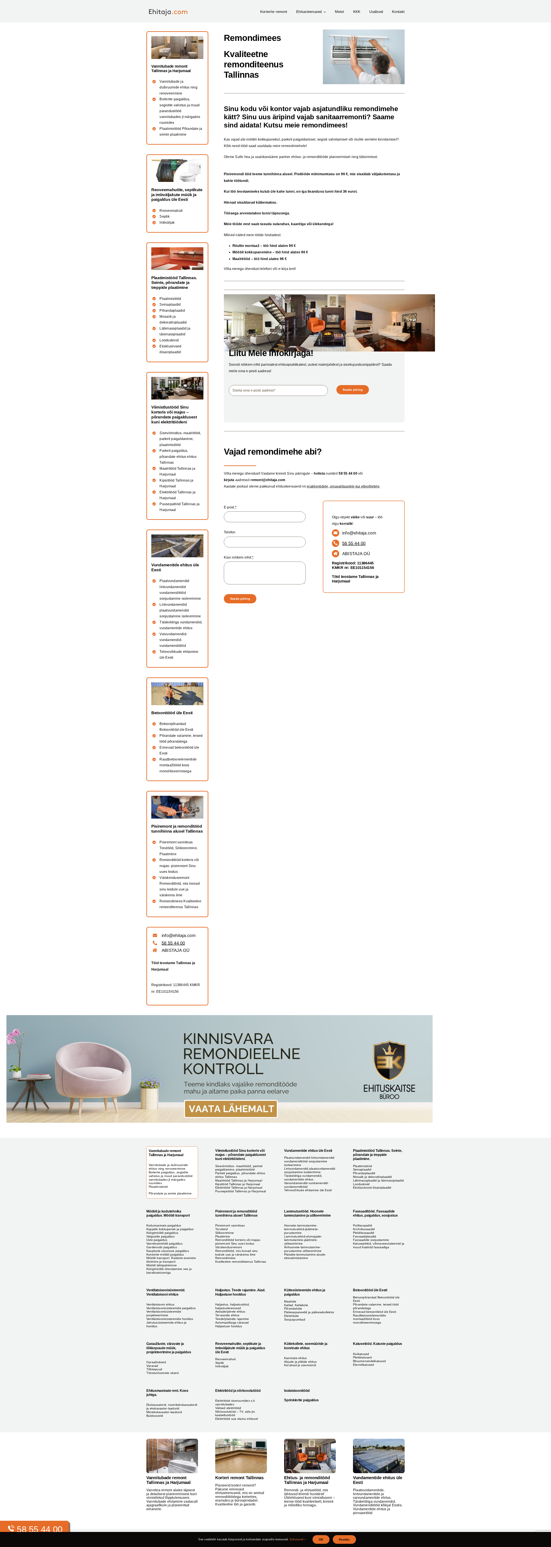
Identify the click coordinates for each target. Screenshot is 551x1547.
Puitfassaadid (362, 1225)
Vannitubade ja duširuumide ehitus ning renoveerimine (178, 87)
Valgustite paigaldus (160, 1236)
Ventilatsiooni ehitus (160, 1304)
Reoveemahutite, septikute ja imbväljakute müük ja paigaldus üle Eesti (177, 194)
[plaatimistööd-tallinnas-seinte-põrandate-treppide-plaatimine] (177, 249)
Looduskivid (169, 340)
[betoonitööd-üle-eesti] (177, 684)
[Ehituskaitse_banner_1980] (219, 1017)
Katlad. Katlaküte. (296, 1305)
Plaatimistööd (170, 298)
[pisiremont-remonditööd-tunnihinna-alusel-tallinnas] (177, 797)
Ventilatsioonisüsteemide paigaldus (171, 1308)
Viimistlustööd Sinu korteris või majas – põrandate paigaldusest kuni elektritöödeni (174, 414)
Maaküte (290, 1301)
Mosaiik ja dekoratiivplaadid (372, 1176)
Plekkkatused (362, 1357)
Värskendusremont (228, 1247)
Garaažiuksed (156, 1362)
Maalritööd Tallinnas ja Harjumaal (238, 1180)
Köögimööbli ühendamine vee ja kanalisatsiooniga (169, 1270)
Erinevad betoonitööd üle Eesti (374, 1311)
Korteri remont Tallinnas (239, 1477)
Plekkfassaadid (363, 1232)
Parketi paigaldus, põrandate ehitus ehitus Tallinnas (178, 456)
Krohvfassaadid (364, 1229)
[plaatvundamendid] (379, 1440)
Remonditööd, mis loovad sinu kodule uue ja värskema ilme (236, 1252)
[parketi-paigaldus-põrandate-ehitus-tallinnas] (241, 1440)
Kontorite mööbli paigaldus (165, 1254)
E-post (230, 507)
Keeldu (344, 1539)
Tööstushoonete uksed (162, 1373)
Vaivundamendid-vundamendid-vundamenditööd (173, 639)
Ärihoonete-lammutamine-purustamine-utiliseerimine (302, 1249)
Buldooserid (154, 1415)
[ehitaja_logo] (171, 8)
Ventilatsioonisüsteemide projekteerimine (163, 1313)
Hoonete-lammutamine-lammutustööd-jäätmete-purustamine (301, 1229)
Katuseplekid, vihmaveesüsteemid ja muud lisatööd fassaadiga (378, 1245)
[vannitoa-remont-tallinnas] (172, 1440)
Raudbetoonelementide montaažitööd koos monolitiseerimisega (178, 765)
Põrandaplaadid (172, 310)
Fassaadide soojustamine (371, 1240)
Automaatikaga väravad (232, 1322)
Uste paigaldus (156, 1240)
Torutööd (221, 1229)
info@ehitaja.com (359, 533)
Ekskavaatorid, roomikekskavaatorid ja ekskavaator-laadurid (171, 1406)
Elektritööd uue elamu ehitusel (236, 1418)
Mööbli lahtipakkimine (161, 1265)
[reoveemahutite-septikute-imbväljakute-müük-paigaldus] (177, 161)
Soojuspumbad (294, 1319)
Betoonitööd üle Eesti (172, 713)
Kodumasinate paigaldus (163, 1225)
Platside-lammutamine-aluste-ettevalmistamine (305, 1256)
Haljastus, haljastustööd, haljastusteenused (232, 1306)
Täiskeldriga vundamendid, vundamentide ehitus (303, 1177)
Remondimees (225, 1258)
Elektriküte (291, 1316)
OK (321, 1539)
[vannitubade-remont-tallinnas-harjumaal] (177, 38)
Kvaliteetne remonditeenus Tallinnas (240, 1261)
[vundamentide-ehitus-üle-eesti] (177, 536)
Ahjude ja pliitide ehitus (300, 1361)
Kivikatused (361, 1354)
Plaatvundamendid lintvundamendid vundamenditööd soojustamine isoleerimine (309, 1161)
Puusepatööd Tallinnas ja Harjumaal (240, 1191)
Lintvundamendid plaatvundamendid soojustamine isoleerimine (180, 610)
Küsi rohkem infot (239, 557)
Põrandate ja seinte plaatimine (170, 1193)
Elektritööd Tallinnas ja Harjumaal (238, 1187)
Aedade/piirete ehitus (230, 1311)
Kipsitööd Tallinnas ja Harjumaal (237, 1184)
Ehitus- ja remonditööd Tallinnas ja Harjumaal (307, 1480)
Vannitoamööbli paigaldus (164, 1243)
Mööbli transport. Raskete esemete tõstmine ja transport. (171, 1259)
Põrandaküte (293, 1308)
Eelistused (297, 1539)
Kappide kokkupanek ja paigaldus (169, 1229)
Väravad (152, 1365)
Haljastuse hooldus (228, 1326)
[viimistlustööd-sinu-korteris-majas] (177, 378)
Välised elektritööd (228, 1408)
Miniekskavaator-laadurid (164, 1412)
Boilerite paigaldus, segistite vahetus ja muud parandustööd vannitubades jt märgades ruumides (179, 110)
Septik (164, 216)
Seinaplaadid (170, 304)
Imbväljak (167, 222)
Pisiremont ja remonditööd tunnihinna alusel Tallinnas (177, 828)
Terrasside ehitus (227, 1315)
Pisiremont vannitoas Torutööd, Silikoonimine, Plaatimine (178, 848)
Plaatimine (222, 1236)
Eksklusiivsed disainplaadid (372, 1187)
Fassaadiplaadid (364, 1236)
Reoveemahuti (171, 210)
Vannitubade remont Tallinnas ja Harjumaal (171, 68)
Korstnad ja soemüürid (300, 1365)
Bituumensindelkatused (369, 1361)
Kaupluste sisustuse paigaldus (167, 1251)
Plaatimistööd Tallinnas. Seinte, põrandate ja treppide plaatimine (174, 283)
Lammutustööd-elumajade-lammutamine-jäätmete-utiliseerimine (303, 1240)
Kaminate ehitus (295, 1358)
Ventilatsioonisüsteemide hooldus (169, 1319)
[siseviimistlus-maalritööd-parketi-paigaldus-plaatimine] (310, 1440)
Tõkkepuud (154, 1369)
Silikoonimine (224, 1232)
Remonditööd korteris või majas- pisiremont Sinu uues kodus (179, 865)
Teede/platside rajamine (232, 1319)
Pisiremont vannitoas (230, 1225)
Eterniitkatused (363, 1364)
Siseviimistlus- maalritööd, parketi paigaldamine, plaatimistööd (180, 438)
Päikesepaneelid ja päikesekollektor (309, 1312)
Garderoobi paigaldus (161, 1247)
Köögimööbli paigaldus (162, 1232)
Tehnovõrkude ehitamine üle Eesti (308, 1190)
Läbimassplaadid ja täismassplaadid (378, 1180)
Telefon (229, 532)
